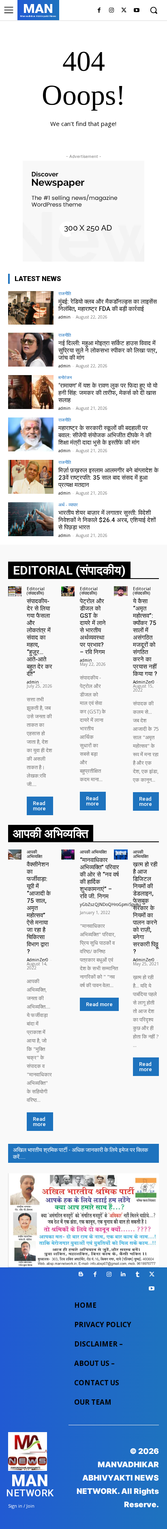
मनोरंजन (65, 377)
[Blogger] (81, 1274)
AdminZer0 (143, 682)
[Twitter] (124, 10)
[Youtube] (136, 10)
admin (64, 317)
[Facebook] (99, 10)
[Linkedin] (123, 1274)
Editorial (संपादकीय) (36, 590)
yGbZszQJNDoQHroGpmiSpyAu (110, 904)
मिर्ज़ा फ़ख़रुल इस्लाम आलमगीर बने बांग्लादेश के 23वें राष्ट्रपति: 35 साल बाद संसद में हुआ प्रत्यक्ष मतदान (108, 478)
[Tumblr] (138, 1274)
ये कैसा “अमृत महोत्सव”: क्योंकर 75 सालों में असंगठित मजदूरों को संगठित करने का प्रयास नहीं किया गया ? (145, 637)
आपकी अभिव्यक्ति (34, 853)
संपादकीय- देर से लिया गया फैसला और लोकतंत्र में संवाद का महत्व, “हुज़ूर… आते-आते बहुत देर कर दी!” (39, 637)
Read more (39, 806)
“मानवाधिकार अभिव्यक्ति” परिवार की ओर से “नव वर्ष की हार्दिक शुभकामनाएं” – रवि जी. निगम (99, 878)
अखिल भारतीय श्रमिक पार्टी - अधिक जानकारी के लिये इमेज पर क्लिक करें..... (80, 1153)
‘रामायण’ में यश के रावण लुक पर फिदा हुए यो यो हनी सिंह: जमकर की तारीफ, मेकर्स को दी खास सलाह (107, 393)
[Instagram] (111, 10)
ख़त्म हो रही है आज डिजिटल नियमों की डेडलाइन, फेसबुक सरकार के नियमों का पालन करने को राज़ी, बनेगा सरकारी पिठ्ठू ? (145, 908)
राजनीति (64, 293)
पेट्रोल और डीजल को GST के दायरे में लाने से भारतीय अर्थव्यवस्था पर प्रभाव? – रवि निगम (93, 627)
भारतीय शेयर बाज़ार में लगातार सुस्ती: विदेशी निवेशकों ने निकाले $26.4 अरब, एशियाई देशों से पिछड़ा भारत (107, 520)
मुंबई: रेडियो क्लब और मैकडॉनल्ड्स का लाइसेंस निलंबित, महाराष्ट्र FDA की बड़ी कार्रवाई (107, 305)
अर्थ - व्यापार (68, 504)
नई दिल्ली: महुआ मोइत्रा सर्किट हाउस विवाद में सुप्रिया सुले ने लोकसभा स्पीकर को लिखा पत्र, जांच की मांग (107, 350)
